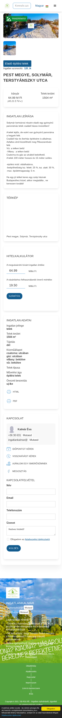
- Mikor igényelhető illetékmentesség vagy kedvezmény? (29, 645)
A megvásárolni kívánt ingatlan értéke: (26, 265)
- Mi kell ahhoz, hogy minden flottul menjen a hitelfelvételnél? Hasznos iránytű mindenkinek (30, 636)
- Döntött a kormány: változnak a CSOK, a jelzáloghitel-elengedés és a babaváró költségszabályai (29, 626)
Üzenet (11, 522)
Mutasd (27, 435)
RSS (31, 694)
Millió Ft (32, 271)
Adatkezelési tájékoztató (11, 715)
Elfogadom (51, 708)
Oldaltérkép (31, 666)
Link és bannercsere (31, 688)
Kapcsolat (31, 677)
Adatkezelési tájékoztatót (37, 539)
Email (10, 497)
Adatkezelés (31, 671)
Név (9, 485)
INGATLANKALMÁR (20, 603)
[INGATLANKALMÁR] (6, 5)
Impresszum (31, 683)
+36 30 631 (15, 435)
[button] (40, 5)
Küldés (13, 548)
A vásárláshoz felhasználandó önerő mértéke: (29, 279)
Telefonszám (14, 510)
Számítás (14, 296)
